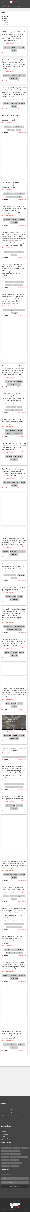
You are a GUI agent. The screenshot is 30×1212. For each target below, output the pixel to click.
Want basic (6, 551)
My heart (13, 703)
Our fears (20, 950)
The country (9, 285)
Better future (14, 459)
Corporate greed (18, 433)
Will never (14, 735)
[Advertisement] (15, 509)
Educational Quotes (16, 1163)
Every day (6, 575)
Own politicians (21, 975)
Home (4, 5)
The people (14, 313)
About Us (3, 1133)
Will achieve (14, 47)
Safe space (14, 222)
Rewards (21, 652)
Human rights (13, 551)
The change (21, 47)
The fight (14, 899)
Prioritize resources (18, 127)
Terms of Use (4, 1136)
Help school (22, 219)
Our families (9, 381)
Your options (14, 808)
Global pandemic (8, 874)
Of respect (14, 485)
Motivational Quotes (15, 1154)
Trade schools (10, 197)
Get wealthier (14, 1047)
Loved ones (22, 103)
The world (14, 706)
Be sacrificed (9, 433)
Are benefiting (14, 978)
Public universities (8, 194)
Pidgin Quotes (5, 1160)
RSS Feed (3, 1139)
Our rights (14, 75)
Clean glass (14, 554)
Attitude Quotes (14, 1157)
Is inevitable (10, 927)
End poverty (11, 384)
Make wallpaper (22, 53)
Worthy (23, 482)
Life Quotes (4, 1151)
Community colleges (19, 194)
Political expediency (9, 784)
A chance (13, 575)
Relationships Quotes (14, 1151)
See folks (20, 703)
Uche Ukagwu (23, 1209)
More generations (10, 430)
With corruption (14, 599)
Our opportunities (18, 381)
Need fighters (6, 75)
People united (7, 735)
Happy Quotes (5, 1157)
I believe (7, 252)
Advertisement (4, 1134)
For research (11, 130)
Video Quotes (14, 1166)
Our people (19, 430)
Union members (14, 78)
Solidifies (16, 874)
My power (14, 219)
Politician (14, 12)
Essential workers (11, 407)
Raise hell (14, 578)
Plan (7, 805)
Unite (14, 456)
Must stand (9, 456)
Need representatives (10, 950)
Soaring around (19, 282)
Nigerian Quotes (6, 1166)
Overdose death (9, 282)
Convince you (6, 482)
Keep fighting (20, 575)
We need (14, 50)
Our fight (20, 456)
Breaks (7, 703)
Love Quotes (16, 1148)
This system (15, 652)
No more (5, 757)
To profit (20, 953)
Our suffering (20, 924)
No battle (6, 896)
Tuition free (18, 197)
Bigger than (21, 896)
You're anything (15, 482)
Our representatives (10, 924)
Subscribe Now (15, 1186)
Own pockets (18, 629)
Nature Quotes (23, 1157)
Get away (20, 596)
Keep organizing (14, 738)
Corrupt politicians (13, 757)
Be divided (21, 735)
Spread (18, 130)
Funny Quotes (25, 1148)
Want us (8, 596)
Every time (6, 1044)
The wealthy (21, 1044)
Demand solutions (18, 285)
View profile (6, 24)
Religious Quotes (6, 1163)
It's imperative (8, 127)
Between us (13, 896)
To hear (14, 255)
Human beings (9, 787)
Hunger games (18, 787)
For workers (22, 75)
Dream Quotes (5, 1154)
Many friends (7, 103)
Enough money (19, 410)
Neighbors (14, 103)
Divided (14, 596)
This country (22, 551)
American (5, 22)
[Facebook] (11, 1204)
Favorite (5, 53)
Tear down (7, 652)
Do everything (7, 219)
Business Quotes (14, 1160)
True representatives (19, 626)
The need (22, 874)
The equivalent (19, 784)
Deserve (21, 252)
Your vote (12, 805)
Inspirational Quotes (7, 1148)
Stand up (22, 310)
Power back (22, 757)
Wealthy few (14, 655)
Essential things (9, 410)
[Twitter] (13, 1204)
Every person (14, 252)
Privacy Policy (4, 1138)
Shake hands (18, 927)
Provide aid (13, 1044)
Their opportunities (11, 953)
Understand (19, 805)
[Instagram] (16, 1204)
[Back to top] (25, 1202)
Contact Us (3, 1131)
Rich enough (13, 975)
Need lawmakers (8, 626)
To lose (14, 106)
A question (6, 47)
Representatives (14, 310)
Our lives (18, 384)
